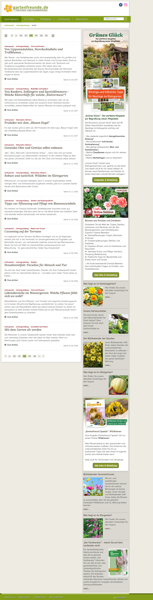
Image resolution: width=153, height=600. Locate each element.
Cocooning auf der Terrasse (22, 231)
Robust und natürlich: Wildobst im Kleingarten (36, 175)
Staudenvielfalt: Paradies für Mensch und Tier (35, 265)
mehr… (108, 297)
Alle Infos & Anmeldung (105, 274)
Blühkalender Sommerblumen (98, 474)
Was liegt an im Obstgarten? (98, 372)
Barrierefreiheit (56, 597)
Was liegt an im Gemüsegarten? (99, 283)
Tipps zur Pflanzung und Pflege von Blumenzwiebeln (40, 203)
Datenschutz (24, 597)
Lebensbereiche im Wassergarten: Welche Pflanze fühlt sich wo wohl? (41, 294)
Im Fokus (29, 19)
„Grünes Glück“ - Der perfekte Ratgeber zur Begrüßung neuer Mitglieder (105, 117)
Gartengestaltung (22, 25)
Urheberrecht (40, 597)
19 (36, 35)
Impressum (9, 597)
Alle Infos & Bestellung (106, 465)
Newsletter (82, 19)
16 (21, 35)
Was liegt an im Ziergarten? (97, 515)
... (16, 35)
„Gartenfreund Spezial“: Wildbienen (103, 431)
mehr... (86, 588)
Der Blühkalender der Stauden (99, 338)
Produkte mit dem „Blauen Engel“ (27, 122)
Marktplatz (46, 19)
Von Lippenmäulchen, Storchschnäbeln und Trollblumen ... (33, 50)
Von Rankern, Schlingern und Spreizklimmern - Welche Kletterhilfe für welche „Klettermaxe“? (36, 93)
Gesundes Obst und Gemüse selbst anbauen (33, 148)
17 (26, 35)
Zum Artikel (12, 79)
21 (46, 35)
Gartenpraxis (11, 19)
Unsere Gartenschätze (94, 310)
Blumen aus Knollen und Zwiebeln (103, 220)
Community (64, 19)
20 (41, 35)
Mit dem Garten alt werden (22, 329)
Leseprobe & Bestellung (105, 179)
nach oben (121, 597)
